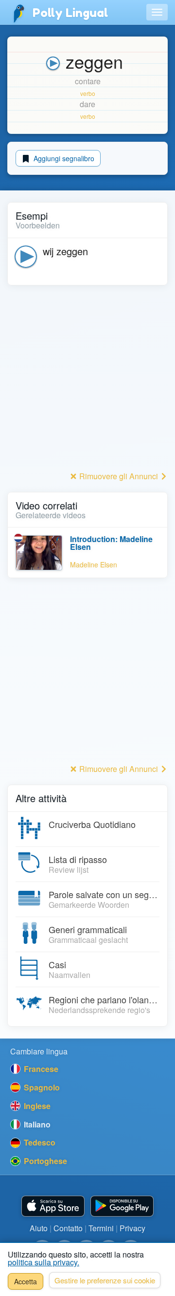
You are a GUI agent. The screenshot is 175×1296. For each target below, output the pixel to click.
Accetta (25, 1281)
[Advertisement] (87, 381)
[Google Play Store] (122, 1206)
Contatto (68, 1228)
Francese (40, 1068)
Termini (101, 1228)
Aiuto (39, 1228)
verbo (87, 93)
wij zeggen (65, 251)
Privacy (132, 1228)
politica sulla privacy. (43, 1262)
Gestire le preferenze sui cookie (104, 1280)
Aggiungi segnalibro (63, 158)
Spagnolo (41, 1087)
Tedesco (38, 1142)
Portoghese (44, 1160)
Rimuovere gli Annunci (118, 476)
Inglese (36, 1105)
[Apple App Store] (53, 1206)
